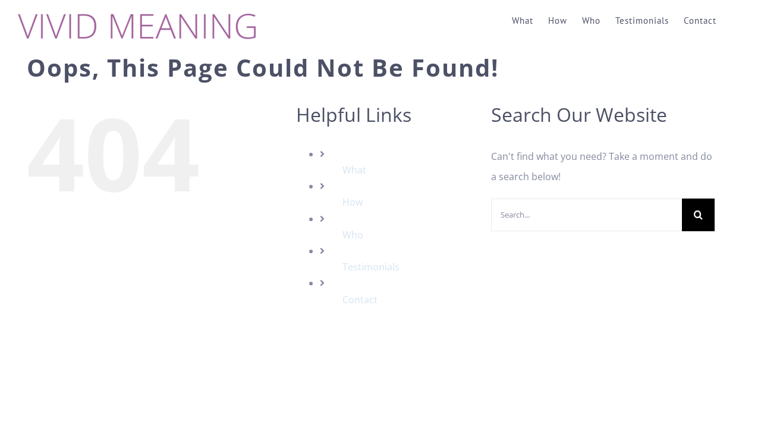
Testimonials (371, 266)
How (352, 202)
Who (352, 234)
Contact (360, 299)
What (354, 170)
